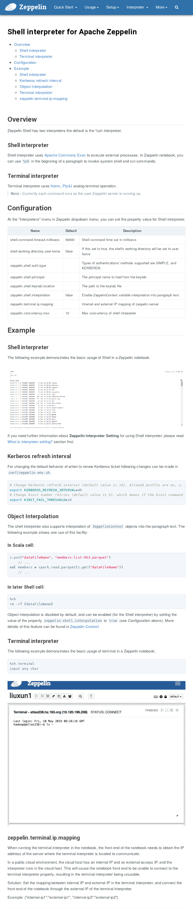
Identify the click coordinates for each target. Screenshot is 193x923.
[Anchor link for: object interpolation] (5, 521)
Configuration (25, 62)
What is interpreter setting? (30, 441)
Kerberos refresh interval (40, 80)
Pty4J (67, 185)
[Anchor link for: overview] (5, 124)
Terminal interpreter (36, 56)
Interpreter (136, 7)
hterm (55, 185)
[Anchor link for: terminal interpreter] (5, 181)
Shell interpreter (33, 50)
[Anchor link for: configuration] (5, 213)
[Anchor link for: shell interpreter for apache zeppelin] (4, 37)
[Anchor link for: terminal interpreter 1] (5, 646)
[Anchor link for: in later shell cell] (5, 592)
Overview (22, 44)
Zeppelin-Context (84, 626)
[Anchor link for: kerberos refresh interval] (5, 461)
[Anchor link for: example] (5, 335)
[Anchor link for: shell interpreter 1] (5, 352)
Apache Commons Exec (65, 155)
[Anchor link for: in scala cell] (5, 550)
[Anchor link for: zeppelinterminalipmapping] (5, 843)
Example (21, 68)
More (160, 7)
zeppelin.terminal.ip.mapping (44, 98)
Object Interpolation (36, 86)
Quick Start (64, 7)
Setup (111, 7)
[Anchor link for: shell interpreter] (5, 150)
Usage (90, 7)
